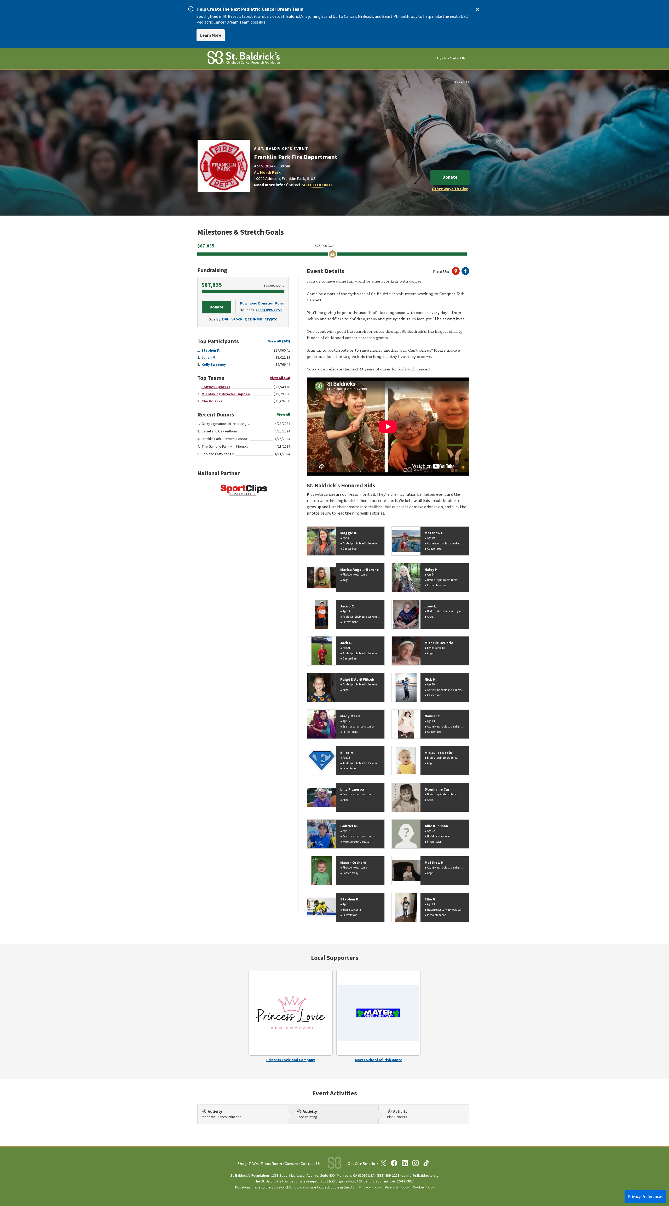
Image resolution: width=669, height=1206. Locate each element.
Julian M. (208, 357)
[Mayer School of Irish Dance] (378, 1013)
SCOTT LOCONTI (317, 185)
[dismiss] (478, 9)
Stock (237, 319)
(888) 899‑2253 (388, 1175)
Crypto (271, 319)
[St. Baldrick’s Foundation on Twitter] (383, 1164)
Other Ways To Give (450, 189)
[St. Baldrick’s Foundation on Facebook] (394, 1164)
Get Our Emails (361, 1163)
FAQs (254, 1163)
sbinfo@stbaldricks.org (420, 1175)
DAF (225, 319)
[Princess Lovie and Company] (290, 1013)
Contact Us (457, 58)
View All (283, 414)
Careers (291, 1163)
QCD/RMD (253, 319)
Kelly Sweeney (213, 364)
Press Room (271, 1163)
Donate (450, 177)
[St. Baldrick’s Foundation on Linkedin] (405, 1164)
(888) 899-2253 (269, 310)
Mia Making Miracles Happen (225, 394)
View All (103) (279, 341)
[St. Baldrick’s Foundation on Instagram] (415, 1164)
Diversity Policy (397, 1187)
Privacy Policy (370, 1187)
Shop (242, 1163)
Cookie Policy (423, 1187)
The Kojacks (211, 401)
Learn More (210, 35)
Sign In (442, 58)
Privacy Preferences (645, 1196)
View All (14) (280, 378)
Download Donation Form (262, 303)
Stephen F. (210, 350)
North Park (270, 172)
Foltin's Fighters (215, 387)
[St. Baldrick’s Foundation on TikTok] (426, 1164)
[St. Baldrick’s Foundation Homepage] (243, 58)
